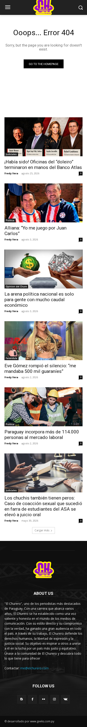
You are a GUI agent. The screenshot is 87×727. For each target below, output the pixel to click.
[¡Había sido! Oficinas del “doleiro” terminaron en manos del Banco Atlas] (43, 136)
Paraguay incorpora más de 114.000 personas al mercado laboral (41, 434)
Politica (10, 220)
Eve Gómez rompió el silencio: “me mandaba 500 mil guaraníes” (40, 368)
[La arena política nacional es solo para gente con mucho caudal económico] (43, 269)
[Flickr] (43, 699)
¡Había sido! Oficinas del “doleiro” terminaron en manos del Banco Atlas (43, 164)
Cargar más (42, 530)
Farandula (11, 358)
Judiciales (11, 154)
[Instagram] (54, 699)
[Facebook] (32, 699)
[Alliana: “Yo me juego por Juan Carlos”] (43, 202)
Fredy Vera (11, 173)
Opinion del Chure (16, 286)
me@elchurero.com (34, 668)
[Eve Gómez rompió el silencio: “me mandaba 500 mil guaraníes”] (43, 340)
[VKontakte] (65, 699)
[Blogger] (21, 699)
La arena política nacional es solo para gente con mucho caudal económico (39, 299)
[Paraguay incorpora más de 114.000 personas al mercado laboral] (43, 406)
